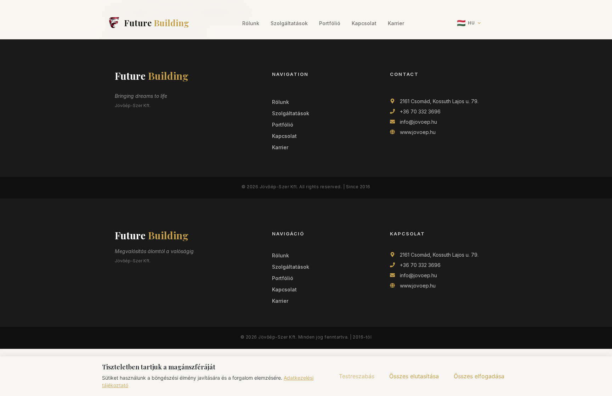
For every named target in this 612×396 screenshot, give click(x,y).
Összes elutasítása (414, 376)
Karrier (396, 23)
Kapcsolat (364, 23)
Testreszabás (356, 376)
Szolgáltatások (289, 23)
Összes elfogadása (479, 376)
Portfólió (329, 23)
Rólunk (250, 23)
